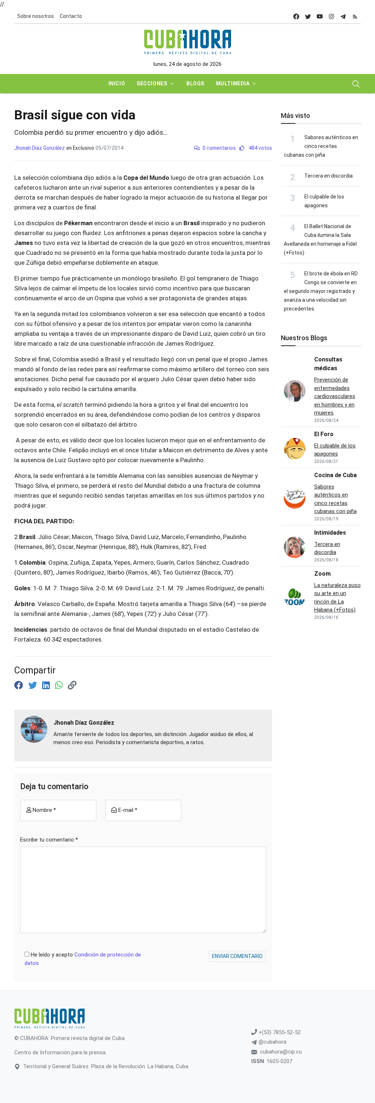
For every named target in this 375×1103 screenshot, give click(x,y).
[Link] (72, 685)
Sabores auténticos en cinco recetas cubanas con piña (321, 146)
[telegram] (343, 16)
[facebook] (296, 16)
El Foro (324, 434)
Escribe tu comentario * (49, 839)
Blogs (195, 83)
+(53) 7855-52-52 (279, 1032)
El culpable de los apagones (335, 449)
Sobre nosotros (35, 16)
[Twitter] (33, 685)
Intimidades (330, 532)
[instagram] (331, 16)
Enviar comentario (237, 956)
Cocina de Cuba (335, 475)
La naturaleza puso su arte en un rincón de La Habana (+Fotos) (337, 597)
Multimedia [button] (233, 83)
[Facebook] (19, 685)
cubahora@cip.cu (281, 1051)
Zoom (322, 573)
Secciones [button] (152, 83)
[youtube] (320, 16)
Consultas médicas (328, 364)
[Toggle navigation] (356, 84)
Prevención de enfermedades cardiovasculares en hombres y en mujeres (334, 396)
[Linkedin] (47, 685)
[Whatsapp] (60, 685)
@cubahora (271, 1042)
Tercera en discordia (328, 176)
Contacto (71, 16)
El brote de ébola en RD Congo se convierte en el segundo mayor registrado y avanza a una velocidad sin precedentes (321, 291)
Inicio (116, 83)
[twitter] (308, 16)
